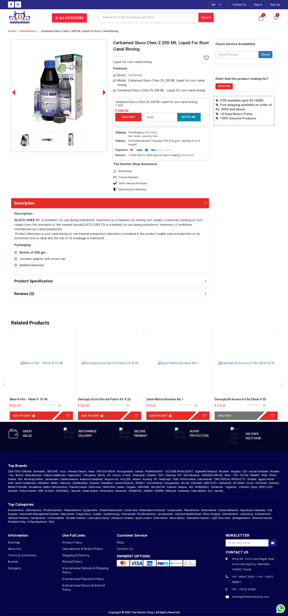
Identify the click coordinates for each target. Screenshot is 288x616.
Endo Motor (160, 518)
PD (156, 479)
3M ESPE (52, 471)
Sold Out (224, 415)
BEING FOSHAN (18, 487)
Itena (92, 471)
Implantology (112, 514)
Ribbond (171, 490)
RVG (51, 521)
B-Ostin (50, 490)
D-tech (127, 475)
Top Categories (21, 504)
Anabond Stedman (91, 479)
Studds (252, 479)
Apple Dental (266, 479)
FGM (176, 479)
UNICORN (143, 487)
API (191, 487)
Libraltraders (80, 483)
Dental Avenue (69, 479)
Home (12, 31)
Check (265, 54)
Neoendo (121, 490)
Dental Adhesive (228, 510)
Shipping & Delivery (75, 555)
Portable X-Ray (17, 521)
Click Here (224, 86)
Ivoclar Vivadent (259, 471)
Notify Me (188, 117)
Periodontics (191, 510)
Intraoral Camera (262, 518)
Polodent (197, 483)
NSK (11, 483)
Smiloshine (107, 490)
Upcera (219, 490)
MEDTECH (210, 483)
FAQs (120, 542)
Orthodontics (34, 510)
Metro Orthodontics (55, 487)
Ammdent (39, 471)
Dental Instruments (111, 510)
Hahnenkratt (205, 479)
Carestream (52, 479)
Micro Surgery (211, 514)
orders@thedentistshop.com (250, 596)
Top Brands (17, 466)
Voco (63, 471)
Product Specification (33, 281)
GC (109, 475)
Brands (13, 561)
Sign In (258, 4)
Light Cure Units (220, 518)
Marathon (107, 483)
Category (14, 568)
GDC (161, 475)
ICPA (41, 490)
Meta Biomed (33, 475)
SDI (245, 471)
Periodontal (128, 514)
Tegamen (231, 487)
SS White (239, 483)
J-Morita (243, 487)
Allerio (55, 483)
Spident (13, 490)
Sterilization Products (152, 510)
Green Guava (90, 490)
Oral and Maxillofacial (188, 514)
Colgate (131, 487)
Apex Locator (143, 518)
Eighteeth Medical (206, 471)
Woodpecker (125, 471)
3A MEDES (135, 490)
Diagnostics (83, 514)
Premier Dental (78, 487)
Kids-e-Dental (28, 490)
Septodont (75, 475)
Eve (210, 490)
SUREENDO (202, 487)
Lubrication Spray (98, 518)
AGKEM (159, 490)
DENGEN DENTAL (212, 475)
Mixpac (183, 487)
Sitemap (14, 542)
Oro (11, 475)
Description (24, 203)
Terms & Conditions (22, 555)
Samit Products (124, 483)
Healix (121, 487)
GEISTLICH (266, 487)
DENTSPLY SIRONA (20, 471)
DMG (264, 475)
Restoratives (209, 510)
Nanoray (65, 483)
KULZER (126, 479)
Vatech (139, 471)
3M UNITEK (158, 487)
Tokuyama (89, 475)
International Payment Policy (83, 579)
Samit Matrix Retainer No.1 (164, 399)
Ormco (117, 475)
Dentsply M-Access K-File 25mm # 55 (240, 399)
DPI (180, 475)
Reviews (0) (24, 293)
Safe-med (95, 487)
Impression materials (252, 510)
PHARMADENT (154, 471)
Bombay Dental (33, 479)
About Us (14, 549)
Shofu (102, 475)
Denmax (274, 483)
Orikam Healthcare (54, 475)
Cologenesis (172, 483)
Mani (228, 475)
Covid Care (130, 510)
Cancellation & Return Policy (82, 549)
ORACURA (109, 487)
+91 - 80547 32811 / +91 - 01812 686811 (252, 579)
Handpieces (38, 518)
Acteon (137, 479)
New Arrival (67, 514)
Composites (174, 510)
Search (206, 17)
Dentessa (184, 490)
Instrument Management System (39, 514)
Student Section (76, 518)
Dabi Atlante (199, 490)
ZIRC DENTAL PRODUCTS (230, 479)
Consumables (55, 518)
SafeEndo (217, 487)
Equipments (90, 510)
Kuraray (148, 479)
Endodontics (28, 31)
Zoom (250, 483)
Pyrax (254, 487)
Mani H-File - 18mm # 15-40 (28, 399)
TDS (236, 475)
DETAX (244, 475)
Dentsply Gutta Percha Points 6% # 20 (104, 399)
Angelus (236, 471)
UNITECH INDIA (106, 471)
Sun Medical (155, 483)
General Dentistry (18, 518)
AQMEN (148, 490)
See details (151, 132)
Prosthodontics (52, 510)
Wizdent (224, 471)
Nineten (274, 471)
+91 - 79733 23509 (244, 589)
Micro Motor (177, 518)
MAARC (255, 475)
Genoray (171, 475)
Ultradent (44, 483)
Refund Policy (72, 561)
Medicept (165, 479)
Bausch (76, 490)
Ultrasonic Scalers (122, 518)
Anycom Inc (112, 479)
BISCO (20, 475)
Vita (20, 479)
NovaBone (35, 487)
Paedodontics (72, 510)
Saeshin (95, 483)
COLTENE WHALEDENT (179, 471)
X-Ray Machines (37, 521)
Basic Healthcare (25, 483)
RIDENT (141, 483)
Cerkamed (135, 75)
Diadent (152, 475)
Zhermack (139, 475)
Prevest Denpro (77, 471)
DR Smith (262, 483)
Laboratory (246, 514)
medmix (172, 487)
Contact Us (239, 4)
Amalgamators (241, 518)
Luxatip (97, 514)
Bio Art (185, 483)
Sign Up (275, 4)
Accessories (165, 514)
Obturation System (198, 518)
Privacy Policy (72, 542)
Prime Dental (188, 479)
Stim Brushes (191, 475)
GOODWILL (63, 490)
